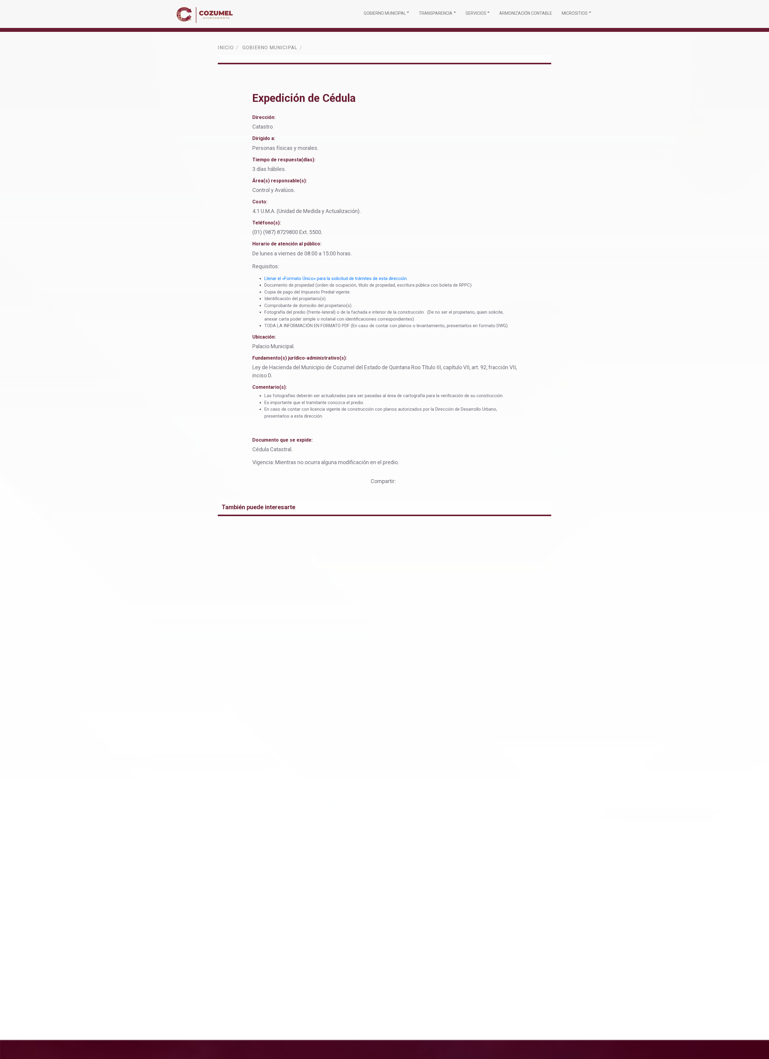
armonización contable (525, 13)
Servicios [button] (476, 13)
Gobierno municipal (269, 47)
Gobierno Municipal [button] (385, 13)
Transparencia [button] (435, 13)
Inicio (226, 47)
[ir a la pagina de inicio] (206, 14)
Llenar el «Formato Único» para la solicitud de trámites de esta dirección (335, 278)
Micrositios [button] (575, 13)
